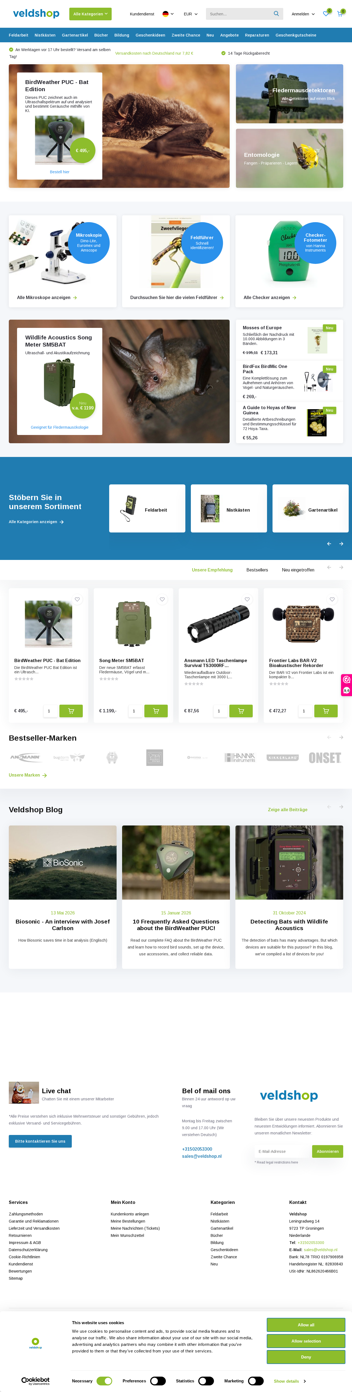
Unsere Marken (25, 775)
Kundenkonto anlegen (130, 1214)
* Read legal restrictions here (276, 1162)
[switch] (158, 1381)
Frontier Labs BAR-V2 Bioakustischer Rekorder (296, 663)
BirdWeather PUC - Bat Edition (47, 660)
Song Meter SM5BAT (121, 660)
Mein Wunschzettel (127, 1235)
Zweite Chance (186, 35)
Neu (210, 35)
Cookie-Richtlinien (24, 1257)
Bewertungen (20, 1271)
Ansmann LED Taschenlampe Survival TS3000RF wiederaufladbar (215, 665)
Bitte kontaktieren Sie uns (40, 1141)
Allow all (306, 1325)
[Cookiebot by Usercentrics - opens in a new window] (36, 1381)
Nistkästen (45, 35)
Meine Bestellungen (128, 1221)
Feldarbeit (18, 35)
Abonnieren (328, 1151)
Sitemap (16, 1278)
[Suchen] (277, 14)
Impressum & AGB (25, 1242)
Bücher (101, 35)
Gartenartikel (75, 35)
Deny (306, 1357)
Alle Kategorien (88, 14)
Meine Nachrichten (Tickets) (135, 1228)
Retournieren (20, 1235)
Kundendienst (142, 14)
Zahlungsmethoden (26, 1214)
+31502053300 (197, 1149)
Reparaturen (257, 35)
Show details (286, 1381)
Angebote (229, 35)
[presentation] (329, 544)
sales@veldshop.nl (202, 1156)
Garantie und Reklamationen (34, 1221)
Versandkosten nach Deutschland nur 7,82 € (48, 53)
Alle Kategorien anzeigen (33, 522)
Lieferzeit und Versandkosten (34, 1228)
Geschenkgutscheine (296, 35)
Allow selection (306, 1341)
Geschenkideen (150, 35)
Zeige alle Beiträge (287, 809)
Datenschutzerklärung (28, 1250)
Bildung (121, 35)
